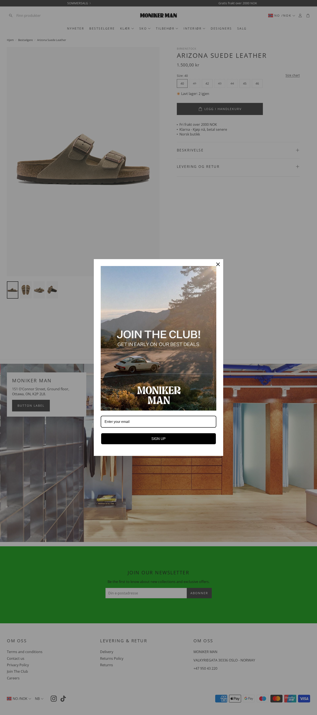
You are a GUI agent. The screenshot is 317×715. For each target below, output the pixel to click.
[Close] (218, 264)
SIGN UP (158, 439)
